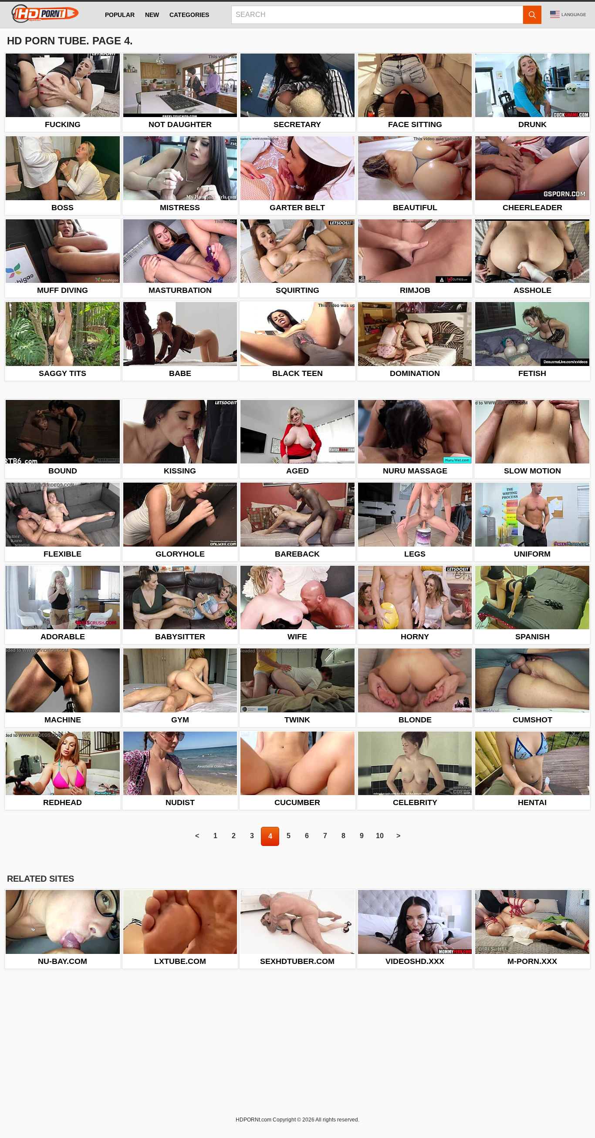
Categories (189, 14)
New (152, 14)
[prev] (197, 836)
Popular (120, 14)
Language (573, 14)
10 (380, 835)
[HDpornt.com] (43, 15)
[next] (398, 836)
